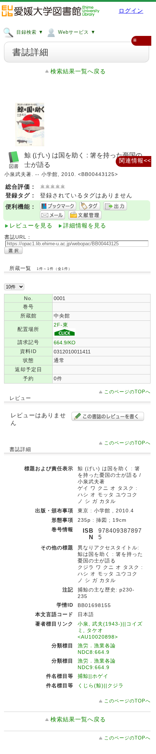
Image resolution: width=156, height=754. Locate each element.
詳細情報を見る (84, 225)
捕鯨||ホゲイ (93, 676)
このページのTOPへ (127, 391)
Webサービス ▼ (76, 32)
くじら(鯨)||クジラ (101, 685)
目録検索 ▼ (29, 32)
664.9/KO (64, 342)
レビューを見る (31, 225)
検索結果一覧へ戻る (78, 71)
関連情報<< (135, 160)
